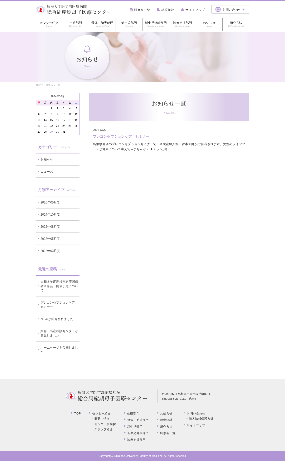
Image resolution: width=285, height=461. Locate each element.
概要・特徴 (102, 418)
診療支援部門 (182, 24)
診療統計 (166, 420)
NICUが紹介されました (56, 319)
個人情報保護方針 (201, 418)
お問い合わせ (196, 413)
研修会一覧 (167, 433)
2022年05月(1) (50, 238)
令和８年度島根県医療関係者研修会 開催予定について (59, 286)
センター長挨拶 (105, 424)
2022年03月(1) (50, 250)
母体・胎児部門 (102, 24)
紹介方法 (236, 24)
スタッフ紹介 (103, 429)
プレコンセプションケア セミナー (59, 305)
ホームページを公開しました (59, 350)
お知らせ (209, 24)
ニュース (46, 171)
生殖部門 (75, 24)
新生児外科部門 (156, 24)
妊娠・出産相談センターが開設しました (59, 333)
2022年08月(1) (50, 226)
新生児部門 (129, 24)
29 (51, 131)
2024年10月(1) (50, 214)
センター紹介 (49, 24)
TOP (38, 85)
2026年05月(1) (50, 202)
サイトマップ (196, 425)
